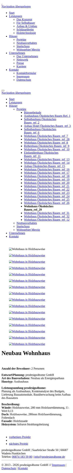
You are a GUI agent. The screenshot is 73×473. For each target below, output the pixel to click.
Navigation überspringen (16, 6)
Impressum (58, 464)
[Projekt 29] (27, 255)
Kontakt (23, 468)
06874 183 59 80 (22, 456)
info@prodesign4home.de (49, 456)
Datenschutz (8, 468)
